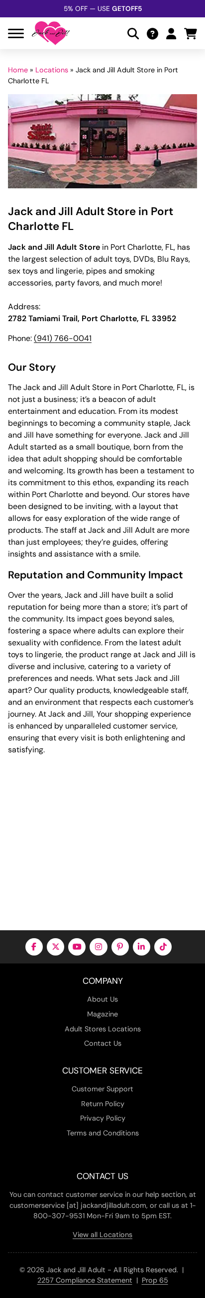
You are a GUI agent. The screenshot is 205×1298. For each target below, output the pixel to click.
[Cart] (190, 33)
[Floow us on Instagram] (98, 947)
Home (18, 69)
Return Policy (102, 1103)
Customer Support (102, 1088)
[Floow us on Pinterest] (120, 947)
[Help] (152, 33)
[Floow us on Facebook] (34, 947)
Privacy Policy (102, 1118)
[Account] (171, 33)
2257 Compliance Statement (84, 1280)
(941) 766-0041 (63, 338)
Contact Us (102, 1043)
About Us (102, 999)
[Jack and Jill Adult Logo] (51, 33)
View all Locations (102, 1234)
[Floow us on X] (55, 947)
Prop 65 (155, 1280)
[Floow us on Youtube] (77, 947)
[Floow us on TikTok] (163, 947)
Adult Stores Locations (103, 1028)
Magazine (102, 1014)
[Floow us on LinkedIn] (141, 947)
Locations (51, 69)
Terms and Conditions (103, 1133)
